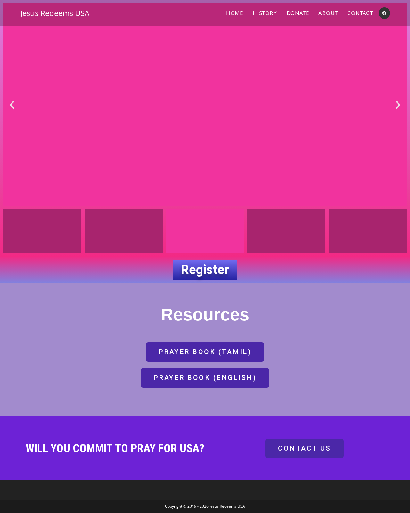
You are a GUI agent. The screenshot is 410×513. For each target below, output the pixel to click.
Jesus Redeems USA (54, 13)
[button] (12, 104)
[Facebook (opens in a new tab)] (384, 13)
